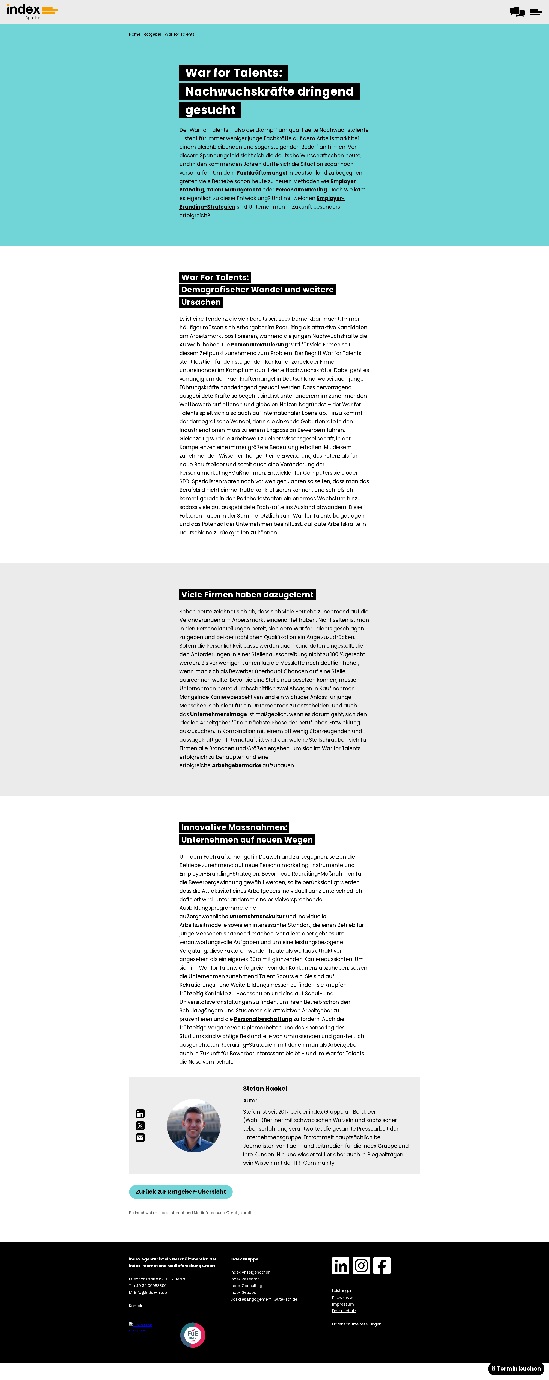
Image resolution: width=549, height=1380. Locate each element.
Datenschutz (344, 1310)
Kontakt (516, 11)
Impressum (343, 1304)
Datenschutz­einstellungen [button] (357, 1324)
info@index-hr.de (150, 1292)
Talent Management (234, 189)
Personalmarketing (301, 189)
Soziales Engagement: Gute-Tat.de (264, 1299)
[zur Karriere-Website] (147, 1327)
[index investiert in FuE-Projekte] (193, 1336)
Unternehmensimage (218, 714)
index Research (245, 1279)
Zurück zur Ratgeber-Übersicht (181, 1192)
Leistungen (342, 1290)
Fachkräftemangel (262, 172)
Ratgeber (152, 34)
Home (134, 34)
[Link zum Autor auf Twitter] (140, 1125)
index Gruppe (243, 1292)
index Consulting (246, 1285)
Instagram (355, 1260)
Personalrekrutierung (259, 344)
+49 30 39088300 (150, 1285)
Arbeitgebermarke (236, 765)
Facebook (375, 1260)
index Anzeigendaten (250, 1272)
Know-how (342, 1297)
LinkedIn (333, 1260)
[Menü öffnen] (536, 12)
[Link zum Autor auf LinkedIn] (140, 1113)
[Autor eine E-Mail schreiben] (140, 1137)
